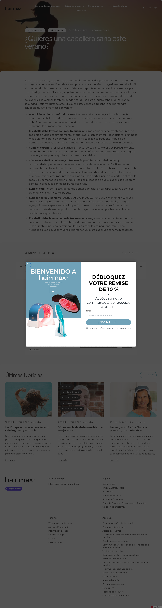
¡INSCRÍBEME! (108, 322)
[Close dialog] (29, 265)
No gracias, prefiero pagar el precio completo (108, 328)
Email (88, 311)
